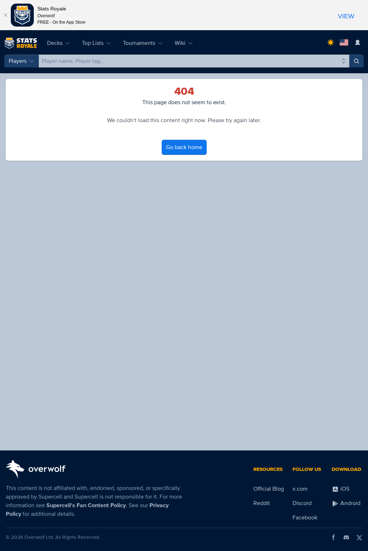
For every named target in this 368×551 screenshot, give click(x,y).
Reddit (261, 503)
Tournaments (139, 43)
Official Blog (268, 488)
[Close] (5, 15)
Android (349, 503)
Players (18, 61)
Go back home (184, 147)
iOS (344, 488)
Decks (55, 43)
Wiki (180, 43)
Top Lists (93, 43)
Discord (302, 503)
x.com (300, 488)
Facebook (305, 517)
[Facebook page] (333, 537)
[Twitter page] (359, 537)
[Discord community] (346, 537)
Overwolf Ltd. (39, 537)
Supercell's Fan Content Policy (86, 505)
